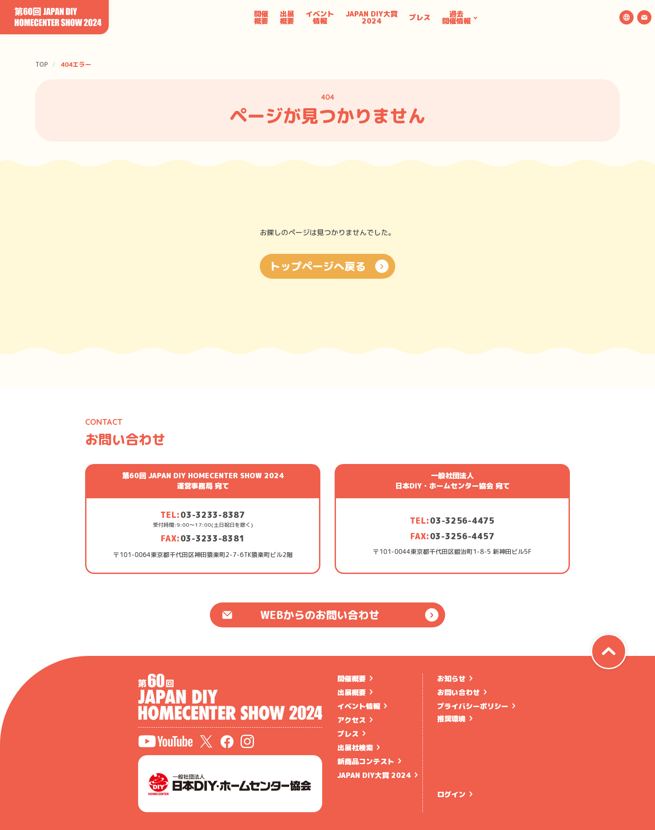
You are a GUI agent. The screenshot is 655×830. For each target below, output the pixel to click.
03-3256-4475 (462, 520)
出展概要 (287, 17)
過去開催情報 (456, 17)
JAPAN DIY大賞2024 (371, 17)
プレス (419, 17)
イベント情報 (320, 17)
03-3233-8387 (212, 515)
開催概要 (261, 17)
